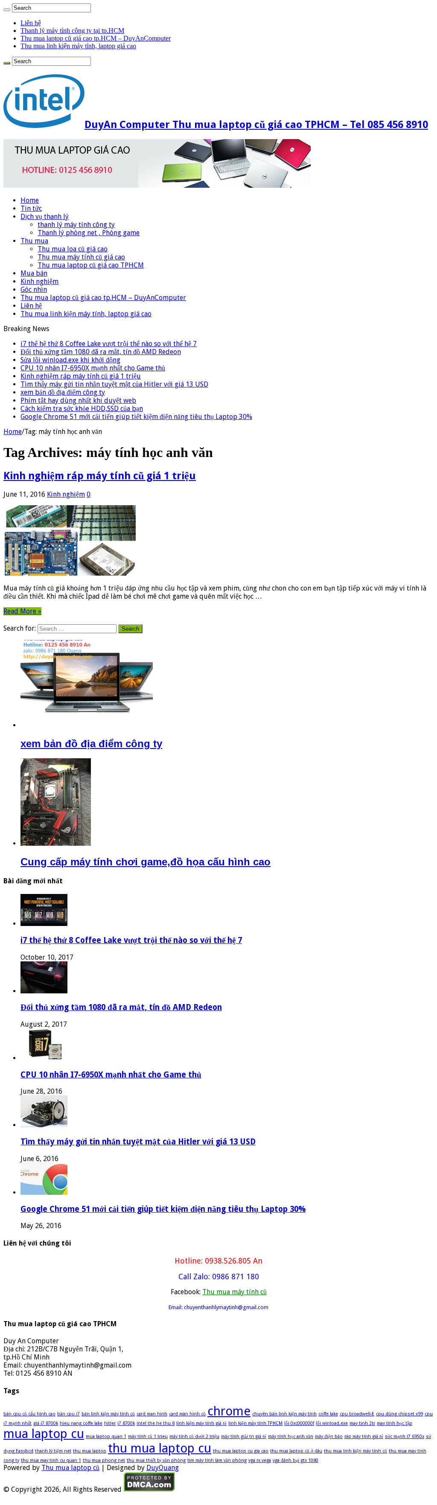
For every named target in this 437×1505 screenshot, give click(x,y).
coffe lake (328, 1414)
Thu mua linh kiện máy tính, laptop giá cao (78, 45)
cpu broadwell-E (357, 1414)
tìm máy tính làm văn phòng (217, 1460)
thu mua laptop (89, 1451)
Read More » (22, 611)
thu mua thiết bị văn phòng (156, 1460)
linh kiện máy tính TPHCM (255, 1423)
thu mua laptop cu (159, 1448)
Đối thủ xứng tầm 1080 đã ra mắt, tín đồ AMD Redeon (100, 352)
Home (29, 200)
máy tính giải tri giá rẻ (243, 1436)
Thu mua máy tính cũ (234, 1292)
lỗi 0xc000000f (299, 1423)
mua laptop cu (43, 1433)
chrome (229, 1411)
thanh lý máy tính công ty (76, 225)
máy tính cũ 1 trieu (148, 1436)
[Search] (6, 10)
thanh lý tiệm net (53, 1451)
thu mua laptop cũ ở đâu (296, 1451)
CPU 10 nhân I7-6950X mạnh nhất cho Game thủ (92, 368)
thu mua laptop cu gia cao (240, 1451)
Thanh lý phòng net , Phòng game (89, 233)
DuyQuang (162, 1468)
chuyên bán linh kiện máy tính (284, 1414)
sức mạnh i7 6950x (404, 1436)
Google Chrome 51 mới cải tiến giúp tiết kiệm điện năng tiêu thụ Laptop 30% (136, 417)
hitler (110, 1423)
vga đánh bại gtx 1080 (295, 1460)
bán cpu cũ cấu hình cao (29, 1414)
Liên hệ (30, 22)
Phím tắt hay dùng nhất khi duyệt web (78, 400)
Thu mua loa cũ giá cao (73, 249)
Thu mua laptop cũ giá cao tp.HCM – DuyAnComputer (95, 38)
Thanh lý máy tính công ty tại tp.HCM (72, 30)
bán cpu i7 (68, 1414)
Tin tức (31, 208)
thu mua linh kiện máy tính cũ (355, 1451)
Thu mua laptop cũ (70, 1468)
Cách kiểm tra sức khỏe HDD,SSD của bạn (81, 409)
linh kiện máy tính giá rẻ (201, 1423)
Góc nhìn (33, 289)
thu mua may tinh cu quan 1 (51, 1460)
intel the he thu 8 (156, 1423)
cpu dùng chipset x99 (399, 1414)
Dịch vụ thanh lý (44, 217)
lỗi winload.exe (332, 1423)
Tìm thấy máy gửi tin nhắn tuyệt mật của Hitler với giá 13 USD (114, 384)
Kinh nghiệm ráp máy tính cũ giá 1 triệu (80, 376)
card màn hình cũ (187, 1414)
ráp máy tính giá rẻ (363, 1436)
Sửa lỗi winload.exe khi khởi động (70, 360)
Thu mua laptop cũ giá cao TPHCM (91, 265)
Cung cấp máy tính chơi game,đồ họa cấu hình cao (145, 861)
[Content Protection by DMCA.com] (149, 1489)
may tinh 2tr (362, 1423)
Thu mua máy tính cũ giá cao (81, 257)
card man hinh (152, 1414)
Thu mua (34, 241)
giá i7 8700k (45, 1423)
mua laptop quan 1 (106, 1436)
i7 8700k (126, 1423)
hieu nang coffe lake (81, 1423)
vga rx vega (259, 1460)
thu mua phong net (104, 1460)
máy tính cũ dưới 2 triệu (194, 1436)
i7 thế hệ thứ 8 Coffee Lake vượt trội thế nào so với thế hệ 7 (108, 344)
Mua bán (33, 273)
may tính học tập (394, 1423)
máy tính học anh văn (290, 1436)
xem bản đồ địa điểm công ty (62, 392)
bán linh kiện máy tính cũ (108, 1414)
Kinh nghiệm (39, 281)
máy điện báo (329, 1436)
